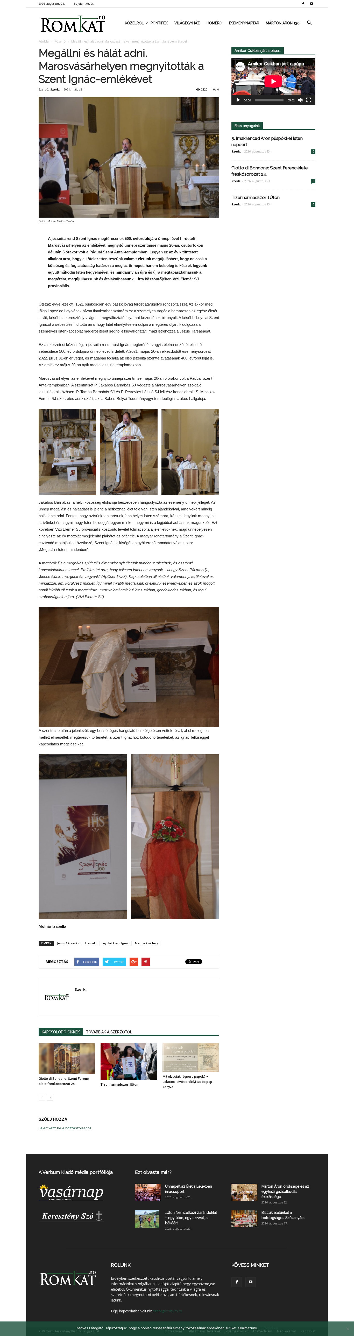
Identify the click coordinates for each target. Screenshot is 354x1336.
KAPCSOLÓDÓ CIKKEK (61, 1032)
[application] (273, 81)
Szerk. (55, 89)
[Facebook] (303, 3)
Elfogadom (269, 1328)
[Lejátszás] (238, 100)
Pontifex (159, 23)
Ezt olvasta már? (153, 1172)
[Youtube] (311, 3)
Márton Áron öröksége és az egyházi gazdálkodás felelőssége (285, 1191)
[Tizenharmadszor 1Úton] (129, 1061)
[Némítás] (300, 100)
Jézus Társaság (68, 943)
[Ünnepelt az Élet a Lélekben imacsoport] (148, 1192)
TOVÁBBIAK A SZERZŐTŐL (109, 1032)
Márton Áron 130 (283, 23)
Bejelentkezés (84, 3)
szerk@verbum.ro (167, 1311)
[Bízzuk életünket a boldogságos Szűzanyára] (244, 1218)
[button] (309, 23)
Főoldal (44, 41)
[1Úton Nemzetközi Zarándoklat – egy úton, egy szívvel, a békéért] (147, 1219)
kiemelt (90, 943)
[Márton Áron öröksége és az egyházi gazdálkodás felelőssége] (244, 1192)
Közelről (134, 23)
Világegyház (187, 23)
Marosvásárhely (146, 943)
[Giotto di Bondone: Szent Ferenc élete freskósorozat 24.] (67, 1059)
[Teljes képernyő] (308, 100)
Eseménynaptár (244, 23)
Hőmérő (214, 23)
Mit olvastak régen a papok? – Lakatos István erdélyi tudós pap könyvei (187, 1082)
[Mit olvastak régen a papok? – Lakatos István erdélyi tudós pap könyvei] (190, 1057)
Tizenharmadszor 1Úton (119, 1084)
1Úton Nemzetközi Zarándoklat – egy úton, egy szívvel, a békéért (191, 1217)
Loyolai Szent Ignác (115, 943)
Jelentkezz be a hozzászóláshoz (65, 1128)
